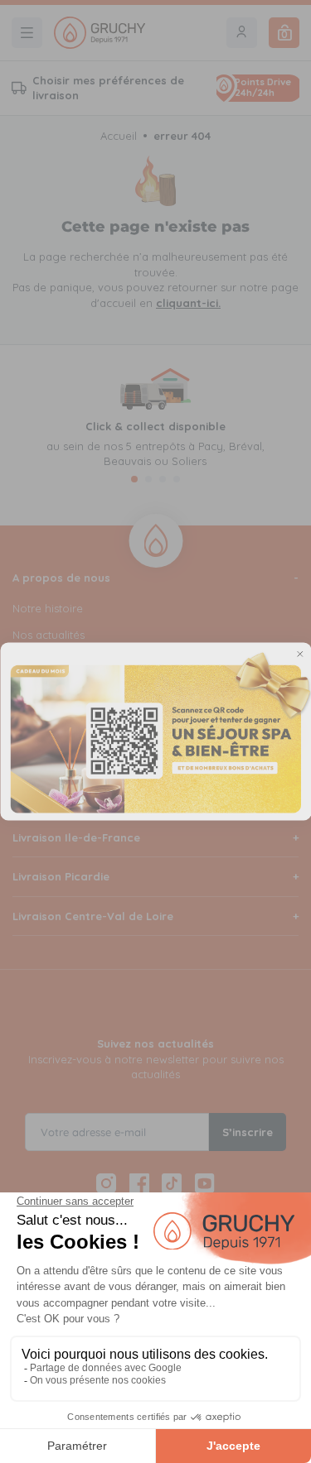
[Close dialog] (300, 654)
